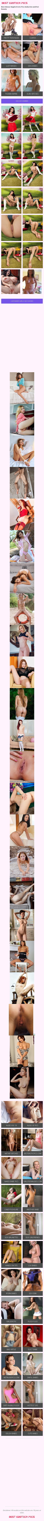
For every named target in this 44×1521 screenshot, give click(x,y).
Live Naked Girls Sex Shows (22, 301)
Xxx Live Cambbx (22, 101)
